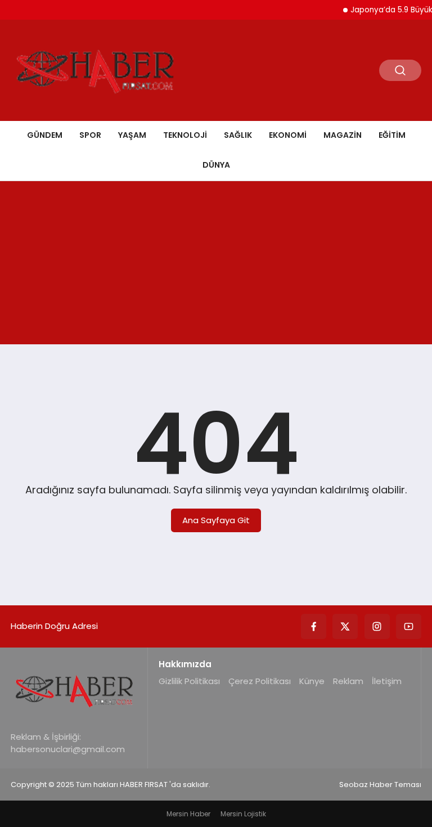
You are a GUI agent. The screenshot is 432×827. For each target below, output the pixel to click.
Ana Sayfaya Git (216, 520)
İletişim (387, 681)
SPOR (90, 135)
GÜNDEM (44, 135)
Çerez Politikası (259, 681)
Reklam (348, 681)
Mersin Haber (188, 814)
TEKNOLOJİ (185, 135)
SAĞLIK (238, 135)
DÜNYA (216, 164)
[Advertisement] (216, 265)
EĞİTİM (392, 135)
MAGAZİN (342, 135)
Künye (312, 681)
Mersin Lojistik (243, 814)
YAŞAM (132, 135)
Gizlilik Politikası (189, 681)
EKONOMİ (288, 135)
